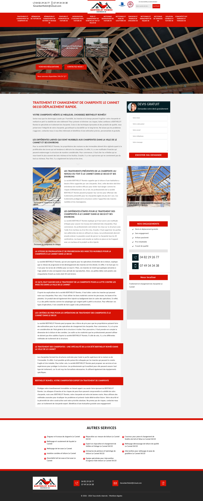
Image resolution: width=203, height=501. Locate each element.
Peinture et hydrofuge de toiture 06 (63, 19)
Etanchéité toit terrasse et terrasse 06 (181, 19)
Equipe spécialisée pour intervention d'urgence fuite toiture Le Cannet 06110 (101, 459)
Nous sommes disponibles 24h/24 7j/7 (51, 76)
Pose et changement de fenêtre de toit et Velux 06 (93, 20)
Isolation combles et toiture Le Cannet (61, 453)
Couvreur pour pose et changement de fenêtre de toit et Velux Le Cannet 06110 (140, 438)
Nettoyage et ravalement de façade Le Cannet (61, 443)
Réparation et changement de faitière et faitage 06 (49, 20)
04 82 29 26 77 (42, 3)
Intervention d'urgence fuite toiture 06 (77, 19)
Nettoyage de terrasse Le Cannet (59, 449)
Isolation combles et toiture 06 (169, 19)
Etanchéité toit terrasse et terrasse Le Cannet (61, 459)
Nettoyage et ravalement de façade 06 (145, 19)
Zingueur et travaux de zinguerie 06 (133, 19)
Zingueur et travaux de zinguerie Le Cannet (63, 437)
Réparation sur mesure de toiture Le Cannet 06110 (102, 438)
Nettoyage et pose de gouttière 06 (121, 19)
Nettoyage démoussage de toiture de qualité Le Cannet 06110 (142, 445)
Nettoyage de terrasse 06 (158, 19)
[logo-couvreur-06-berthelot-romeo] (101, 6)
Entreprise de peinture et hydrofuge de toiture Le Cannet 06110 (101, 452)
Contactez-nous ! (75, 67)
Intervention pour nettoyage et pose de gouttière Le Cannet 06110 (140, 452)
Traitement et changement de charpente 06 (23, 19)
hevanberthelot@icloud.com (47, 6)
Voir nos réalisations (49, 67)
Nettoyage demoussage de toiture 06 (108, 19)
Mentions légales (115, 496)
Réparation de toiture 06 (36, 18)
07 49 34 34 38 (60, 3)
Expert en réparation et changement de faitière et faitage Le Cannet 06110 (101, 445)
